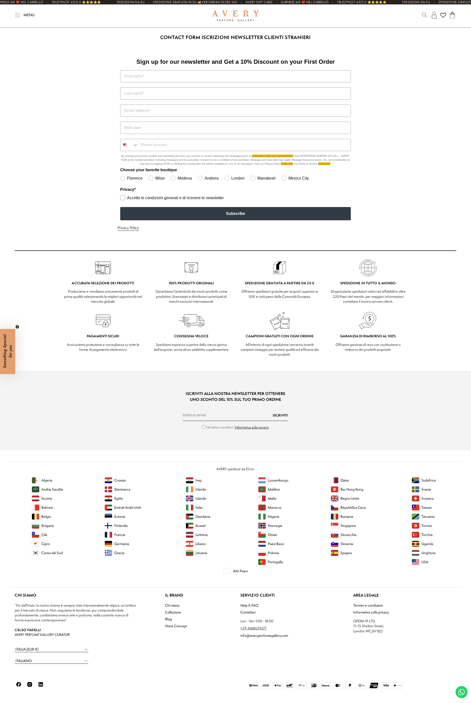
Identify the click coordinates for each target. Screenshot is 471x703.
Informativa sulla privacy (252, 427)
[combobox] (129, 145)
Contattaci (248, 612)
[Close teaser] (17, 327)
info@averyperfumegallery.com (264, 635)
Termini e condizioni (368, 605)
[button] (51, 649)
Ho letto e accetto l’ (237, 427)
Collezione (173, 612)
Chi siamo (172, 605)
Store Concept (176, 626)
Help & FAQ (249, 605)
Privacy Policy (128, 227)
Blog (168, 619)
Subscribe (235, 213)
